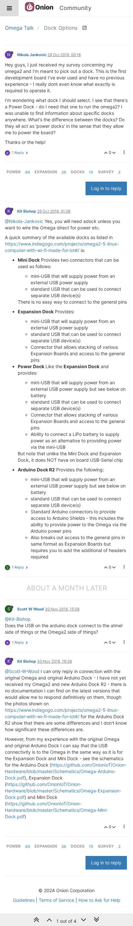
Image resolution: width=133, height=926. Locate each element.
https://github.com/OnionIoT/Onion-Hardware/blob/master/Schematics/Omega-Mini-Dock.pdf (56, 810)
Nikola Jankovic (31, 54)
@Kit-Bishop (18, 619)
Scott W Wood (30, 609)
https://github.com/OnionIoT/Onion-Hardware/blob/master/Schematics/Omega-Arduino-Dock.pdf (66, 771)
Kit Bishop (26, 211)
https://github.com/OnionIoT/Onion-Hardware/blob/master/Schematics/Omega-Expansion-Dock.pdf (63, 790)
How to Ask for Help (99, 900)
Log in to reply (106, 188)
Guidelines (24, 900)
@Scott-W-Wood (22, 671)
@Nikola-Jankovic (24, 221)
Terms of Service (56, 900)
